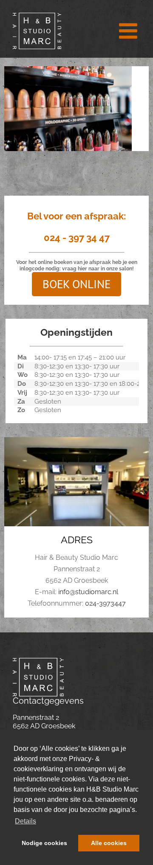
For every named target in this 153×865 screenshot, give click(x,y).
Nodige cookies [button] (44, 843)
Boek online (76, 284)
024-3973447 (105, 603)
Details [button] (25, 821)
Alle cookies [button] (109, 843)
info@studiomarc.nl (88, 592)
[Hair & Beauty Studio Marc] (38, 661)
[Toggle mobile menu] (129, 30)
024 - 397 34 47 (77, 237)
